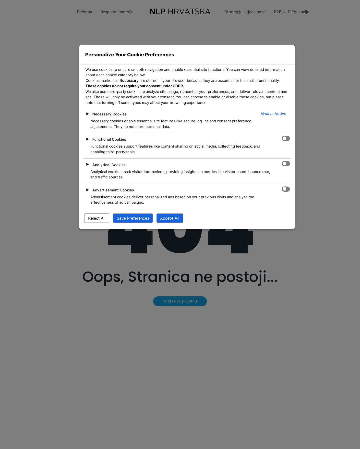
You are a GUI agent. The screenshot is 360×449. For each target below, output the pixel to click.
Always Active (273, 114)
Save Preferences (133, 218)
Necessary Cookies (109, 114)
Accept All (169, 218)
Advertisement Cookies (113, 190)
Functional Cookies (109, 139)
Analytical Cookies (109, 164)
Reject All (97, 218)
